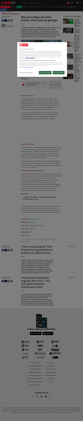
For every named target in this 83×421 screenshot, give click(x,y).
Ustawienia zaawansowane (26, 72)
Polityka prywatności (30, 58)
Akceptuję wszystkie (59, 72)
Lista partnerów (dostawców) (26, 67)
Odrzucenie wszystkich (45, 72)
